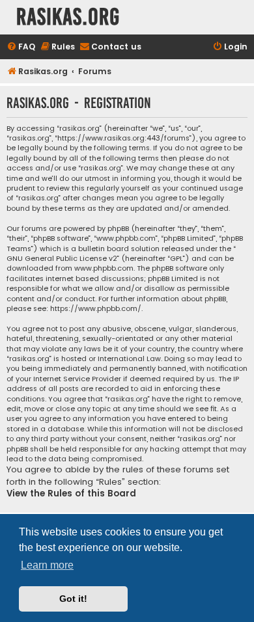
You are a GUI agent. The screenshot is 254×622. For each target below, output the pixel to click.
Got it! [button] (73, 598)
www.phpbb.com (104, 268)
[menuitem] (21, 47)
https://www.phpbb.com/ (95, 309)
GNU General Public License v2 (62, 259)
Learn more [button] (47, 565)
